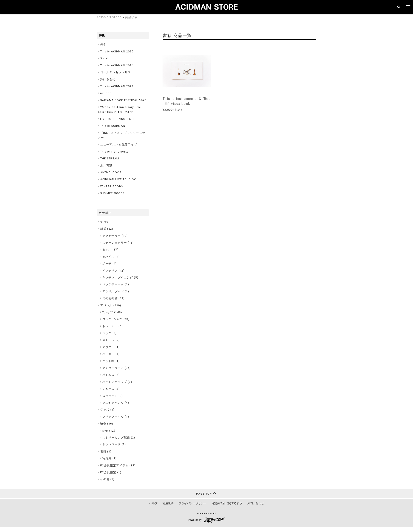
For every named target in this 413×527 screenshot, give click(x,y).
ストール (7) (111, 340)
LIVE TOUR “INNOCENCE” (118, 119)
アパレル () (110, 305)
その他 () (107, 479)
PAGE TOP (204, 493)
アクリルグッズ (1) (115, 291)
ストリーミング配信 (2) (118, 437)
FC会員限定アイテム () (118, 465)
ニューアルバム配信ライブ (118, 144)
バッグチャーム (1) (115, 284)
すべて (104, 221)
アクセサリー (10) (115, 235)
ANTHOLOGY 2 (111, 172)
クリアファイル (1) (115, 416)
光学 (103, 44)
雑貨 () (106, 228)
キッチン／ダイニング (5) (120, 277)
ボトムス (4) (111, 374)
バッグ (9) (109, 333)
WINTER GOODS (111, 186)
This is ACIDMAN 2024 (117, 65)
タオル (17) (110, 249)
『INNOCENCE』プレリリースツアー (121, 135)
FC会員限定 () (111, 472)
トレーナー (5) (112, 326)
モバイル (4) (111, 256)
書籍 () (106, 451)
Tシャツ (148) (112, 312)
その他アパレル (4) (115, 402)
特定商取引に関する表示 (226, 503)
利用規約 (168, 503)
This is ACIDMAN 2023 (117, 86)
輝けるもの (108, 79)
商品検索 (131, 17)
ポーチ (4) (109, 263)
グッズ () (107, 409)
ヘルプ (153, 503)
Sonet (104, 58)
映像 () (106, 423)
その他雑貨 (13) (113, 298)
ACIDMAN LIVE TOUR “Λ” (118, 179)
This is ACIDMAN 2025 (117, 51)
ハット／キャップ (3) (117, 381)
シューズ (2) (111, 388)
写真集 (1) (109, 458)
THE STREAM (109, 158)
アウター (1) (111, 347)
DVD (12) (109, 430)
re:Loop (106, 93)
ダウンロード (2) (114, 444)
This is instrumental (115, 151)
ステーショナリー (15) (118, 242)
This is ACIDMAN (112, 125)
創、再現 (106, 165)
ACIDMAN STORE (109, 17)
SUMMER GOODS (112, 193)
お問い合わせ (255, 503)
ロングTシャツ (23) (116, 319)
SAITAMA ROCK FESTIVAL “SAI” (123, 100)
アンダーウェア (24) (116, 368)
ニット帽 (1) (111, 361)
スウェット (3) (112, 395)
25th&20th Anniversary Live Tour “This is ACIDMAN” (119, 109)
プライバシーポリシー (192, 503)
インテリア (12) (113, 270)
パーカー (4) (111, 354)
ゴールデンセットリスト (117, 72)
